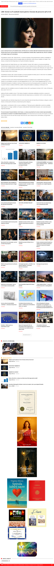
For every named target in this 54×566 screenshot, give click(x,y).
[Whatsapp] (32, 123)
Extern (5, 9)
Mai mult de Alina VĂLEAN (16, 127)
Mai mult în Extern (27, 127)
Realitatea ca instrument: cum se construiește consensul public (8, 285)
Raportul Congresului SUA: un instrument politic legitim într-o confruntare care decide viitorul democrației (26, 327)
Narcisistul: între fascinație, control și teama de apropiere (9, 243)
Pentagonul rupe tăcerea (42, 264)
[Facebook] (22, 123)
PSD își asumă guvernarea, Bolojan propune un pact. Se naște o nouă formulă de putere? (26, 184)
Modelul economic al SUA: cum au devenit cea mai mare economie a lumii (26, 6)
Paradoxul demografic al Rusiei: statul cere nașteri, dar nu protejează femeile (26, 164)
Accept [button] (20, 3)
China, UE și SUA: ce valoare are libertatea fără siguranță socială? (8, 163)
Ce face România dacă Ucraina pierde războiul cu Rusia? (9, 222)
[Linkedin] (27, 123)
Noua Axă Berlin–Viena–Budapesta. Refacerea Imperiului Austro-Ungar (9, 183)
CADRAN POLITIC (9, 564)
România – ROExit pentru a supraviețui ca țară (7, 325)
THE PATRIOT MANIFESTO (24, 143)
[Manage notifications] (2, 564)
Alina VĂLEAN (5, 14)
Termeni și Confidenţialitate (29, 3)
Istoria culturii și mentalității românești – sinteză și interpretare (9, 304)
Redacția (27, 564)
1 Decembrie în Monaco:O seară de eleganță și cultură (43, 325)
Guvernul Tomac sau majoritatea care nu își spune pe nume (44, 203)
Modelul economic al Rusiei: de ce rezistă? (26, 243)
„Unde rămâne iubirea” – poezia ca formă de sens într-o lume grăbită (44, 285)
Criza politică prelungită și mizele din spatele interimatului (8, 203)
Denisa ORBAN (11, 385)
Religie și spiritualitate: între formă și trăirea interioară (9, 144)
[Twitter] (24, 123)
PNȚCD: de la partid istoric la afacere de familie (9, 264)
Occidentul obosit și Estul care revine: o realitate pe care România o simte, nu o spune (27, 305)
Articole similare (5, 127)
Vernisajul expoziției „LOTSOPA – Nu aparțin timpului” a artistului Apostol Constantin (27, 265)
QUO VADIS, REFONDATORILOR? (25, 202)
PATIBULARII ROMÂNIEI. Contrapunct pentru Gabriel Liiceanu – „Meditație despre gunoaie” (45, 164)
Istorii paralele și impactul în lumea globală (26, 285)
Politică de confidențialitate (19, 564)
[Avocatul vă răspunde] (12, 349)
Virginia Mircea (12, 361)
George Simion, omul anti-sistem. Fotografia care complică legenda (44, 183)
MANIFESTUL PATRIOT (41, 143)
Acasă (2, 9)
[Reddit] (29, 123)
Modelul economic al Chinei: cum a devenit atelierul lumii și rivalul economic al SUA (44, 223)
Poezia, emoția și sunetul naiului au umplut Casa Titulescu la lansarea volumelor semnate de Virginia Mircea (44, 244)
